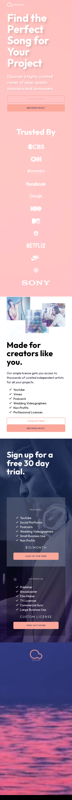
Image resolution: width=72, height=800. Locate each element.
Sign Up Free (36, 99)
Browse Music (36, 107)
